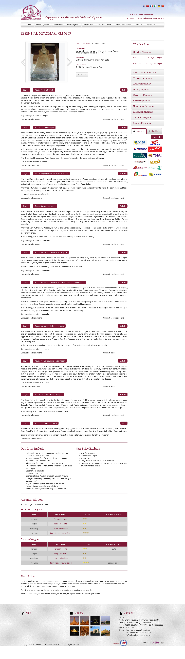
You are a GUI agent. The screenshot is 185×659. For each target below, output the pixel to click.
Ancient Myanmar (142, 84)
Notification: (81, 64)
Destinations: (81, 48)
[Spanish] (147, 6)
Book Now (82, 74)
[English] (144, 6)
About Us (138, 24)
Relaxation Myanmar (143, 112)
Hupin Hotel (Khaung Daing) (60, 533)
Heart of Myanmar (142, 52)
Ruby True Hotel (60, 524)
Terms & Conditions (123, 24)
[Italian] (155, 6)
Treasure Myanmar (142, 78)
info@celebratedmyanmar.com (150, 18)
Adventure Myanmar (143, 117)
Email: (121, 630)
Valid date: (80, 57)
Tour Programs (73, 24)
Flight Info (140, 131)
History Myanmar (141, 89)
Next (69, 62)
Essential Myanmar (142, 123)
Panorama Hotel (60, 519)
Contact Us (150, 24)
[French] (151, 6)
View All (157, 137)
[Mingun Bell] (46, 62)
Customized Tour (104, 24)
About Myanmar (42, 24)
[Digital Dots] (158, 642)
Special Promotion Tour (144, 72)
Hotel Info (155, 131)
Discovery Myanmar (143, 95)
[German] (159, 6)
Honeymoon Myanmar (144, 106)
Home (29, 24)
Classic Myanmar (141, 100)
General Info (88, 24)
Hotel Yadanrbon (61, 528)
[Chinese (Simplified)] (162, 6)
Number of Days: (83, 43)
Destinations (58, 24)
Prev (24, 62)
